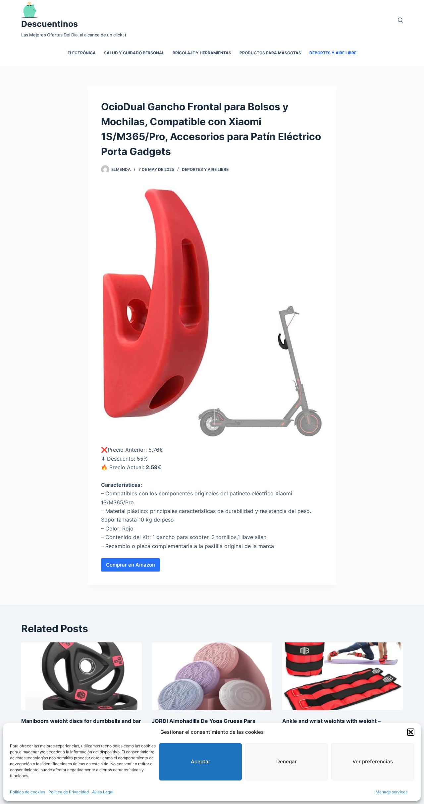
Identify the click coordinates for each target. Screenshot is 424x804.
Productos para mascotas (270, 52)
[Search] (400, 20)
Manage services (391, 791)
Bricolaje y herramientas (202, 52)
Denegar (286, 761)
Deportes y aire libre (332, 52)
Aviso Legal (102, 791)
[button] (410, 732)
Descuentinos (49, 24)
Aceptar (200, 761)
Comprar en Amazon (130, 565)
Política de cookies (27, 791)
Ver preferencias (372, 761)
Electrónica (82, 52)
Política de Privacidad (68, 791)
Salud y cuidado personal (134, 52)
